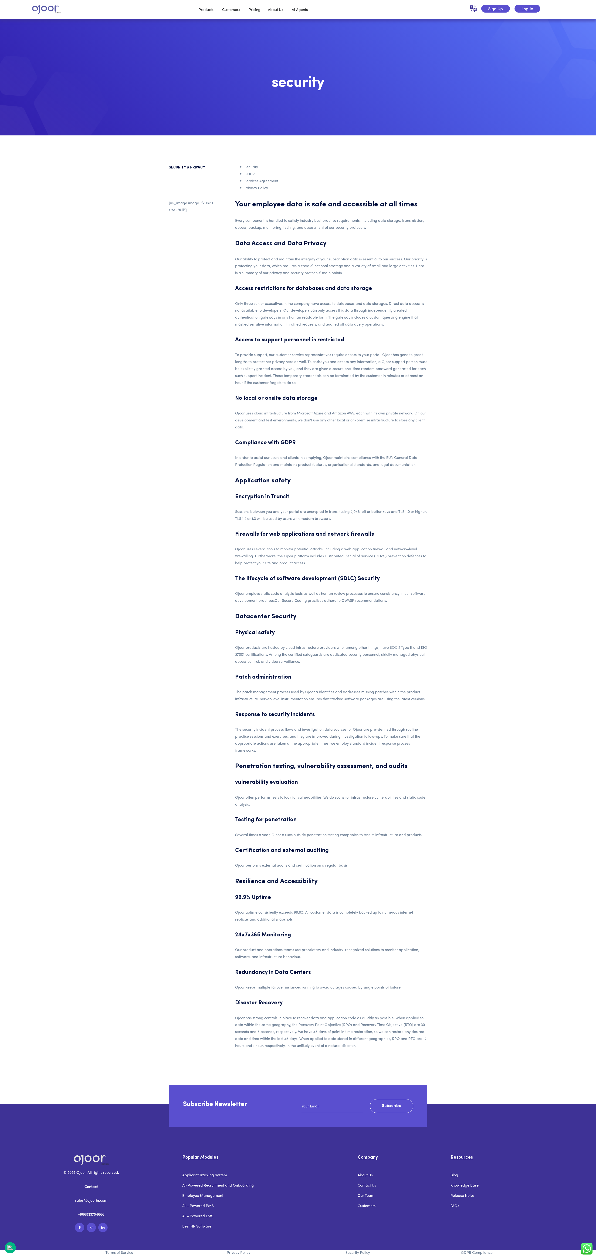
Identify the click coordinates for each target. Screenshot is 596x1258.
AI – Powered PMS (198, 1205)
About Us (365, 1174)
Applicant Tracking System (204, 1174)
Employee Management (202, 1195)
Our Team (366, 1195)
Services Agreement (261, 180)
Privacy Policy (256, 187)
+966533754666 (91, 1214)
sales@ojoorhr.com (91, 1200)
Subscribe (391, 1106)
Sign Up (495, 8)
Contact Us (367, 1185)
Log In (527, 8)
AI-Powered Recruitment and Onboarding (218, 1185)
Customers (367, 1205)
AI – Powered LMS (197, 1215)
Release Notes (462, 1195)
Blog (454, 1174)
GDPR (249, 173)
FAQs (454, 1205)
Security (251, 166)
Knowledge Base (464, 1185)
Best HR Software (196, 1226)
